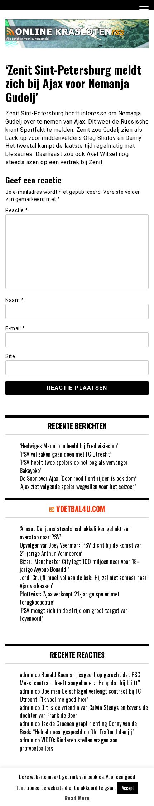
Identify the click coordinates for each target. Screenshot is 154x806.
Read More (77, 798)
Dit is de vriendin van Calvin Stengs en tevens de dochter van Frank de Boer (84, 711)
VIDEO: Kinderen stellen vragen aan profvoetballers (68, 744)
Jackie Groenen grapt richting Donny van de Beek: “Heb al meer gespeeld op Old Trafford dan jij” (78, 727)
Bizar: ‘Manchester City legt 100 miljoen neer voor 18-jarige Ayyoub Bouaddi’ (79, 565)
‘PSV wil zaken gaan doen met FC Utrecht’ (65, 454)
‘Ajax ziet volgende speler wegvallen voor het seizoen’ (78, 486)
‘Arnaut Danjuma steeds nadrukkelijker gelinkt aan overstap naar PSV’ (75, 532)
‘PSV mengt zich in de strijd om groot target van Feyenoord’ (74, 614)
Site (10, 356)
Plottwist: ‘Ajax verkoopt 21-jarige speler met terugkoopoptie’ (70, 598)
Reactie (16, 210)
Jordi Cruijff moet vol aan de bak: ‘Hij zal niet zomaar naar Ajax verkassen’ (83, 581)
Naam (14, 300)
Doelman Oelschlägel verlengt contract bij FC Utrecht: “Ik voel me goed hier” (80, 695)
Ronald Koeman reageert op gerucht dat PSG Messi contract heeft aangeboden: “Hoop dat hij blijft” (80, 678)
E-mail (15, 328)
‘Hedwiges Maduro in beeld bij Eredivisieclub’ (69, 446)
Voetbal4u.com (80, 508)
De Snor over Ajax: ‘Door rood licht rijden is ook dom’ (78, 478)
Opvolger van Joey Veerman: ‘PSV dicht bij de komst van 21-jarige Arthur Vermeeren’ (81, 549)
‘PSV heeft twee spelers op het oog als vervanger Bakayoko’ (74, 466)
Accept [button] (128, 787)
